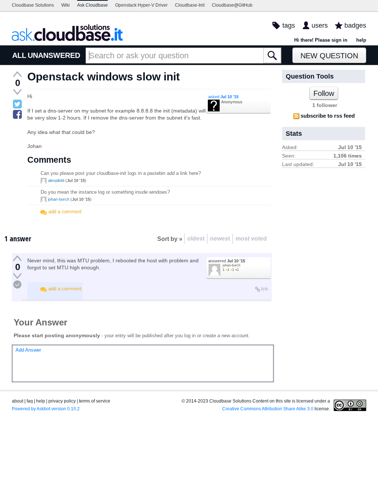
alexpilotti (56, 180)
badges (355, 25)
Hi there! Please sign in (320, 40)
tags (288, 25)
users (320, 25)
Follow (323, 93)
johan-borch (58, 199)
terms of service (94, 401)
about (17, 401)
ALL (19, 55)
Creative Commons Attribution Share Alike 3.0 (267, 408)
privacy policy (62, 401)
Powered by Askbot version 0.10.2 (46, 408)
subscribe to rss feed (327, 116)
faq (30, 401)
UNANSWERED (54, 55)
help (361, 40)
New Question (329, 56)
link (264, 288)
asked (223, 96)
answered (226, 261)
